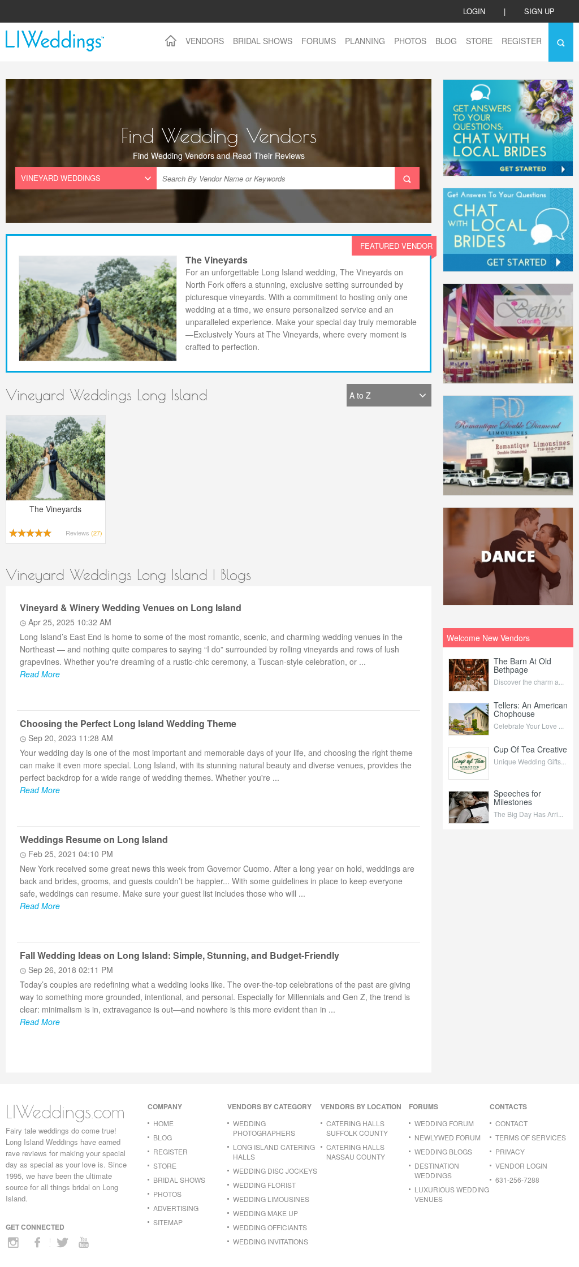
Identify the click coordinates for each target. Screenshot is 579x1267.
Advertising (175, 1208)
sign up (539, 11)
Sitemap (168, 1222)
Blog (446, 40)
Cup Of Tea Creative (530, 749)
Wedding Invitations (270, 1241)
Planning (365, 40)
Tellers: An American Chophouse (531, 709)
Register (522, 40)
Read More (40, 674)
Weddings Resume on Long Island (94, 839)
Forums (318, 40)
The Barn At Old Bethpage (522, 665)
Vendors (204, 40)
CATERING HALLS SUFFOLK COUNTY (357, 1128)
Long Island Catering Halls (274, 1151)
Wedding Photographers (264, 1128)
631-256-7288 (517, 1179)
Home (163, 1123)
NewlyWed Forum (447, 1137)
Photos (410, 40)
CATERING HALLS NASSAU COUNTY (355, 1151)
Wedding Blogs (443, 1151)
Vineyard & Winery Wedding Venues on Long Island (130, 607)
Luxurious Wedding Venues (451, 1194)
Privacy (510, 1151)
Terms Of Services (530, 1137)
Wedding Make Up (265, 1213)
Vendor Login (521, 1165)
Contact (511, 1123)
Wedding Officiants (270, 1227)
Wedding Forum (444, 1123)
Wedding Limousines (271, 1199)
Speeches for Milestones (517, 797)
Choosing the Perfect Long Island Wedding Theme (128, 723)
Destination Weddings (436, 1170)
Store (479, 40)
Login (474, 11)
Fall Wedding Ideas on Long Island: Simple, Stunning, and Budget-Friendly (179, 955)
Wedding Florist (264, 1185)
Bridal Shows (262, 40)
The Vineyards (216, 259)
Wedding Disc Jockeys (275, 1170)
